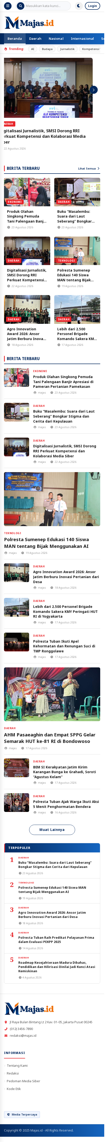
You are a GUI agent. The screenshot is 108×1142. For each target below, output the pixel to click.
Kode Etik (14, 1088)
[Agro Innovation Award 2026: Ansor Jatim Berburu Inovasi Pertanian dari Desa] (27, 309)
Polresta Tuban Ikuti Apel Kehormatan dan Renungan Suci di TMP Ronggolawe (64, 646)
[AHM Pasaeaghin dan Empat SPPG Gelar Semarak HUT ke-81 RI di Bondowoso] (52, 694)
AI (32, 49)
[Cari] (20, 6)
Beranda (15, 38)
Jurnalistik (67, 49)
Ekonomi (15, 202)
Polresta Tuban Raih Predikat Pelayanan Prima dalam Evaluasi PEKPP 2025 (56, 939)
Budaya (47, 49)
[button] (11, 90)
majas (42, 392)
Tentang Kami (17, 1065)
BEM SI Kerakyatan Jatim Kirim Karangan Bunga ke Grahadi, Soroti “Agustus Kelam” (64, 772)
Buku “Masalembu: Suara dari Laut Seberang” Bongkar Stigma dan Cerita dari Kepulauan (74, 221)
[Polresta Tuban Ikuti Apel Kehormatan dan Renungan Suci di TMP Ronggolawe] (16, 642)
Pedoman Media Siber (23, 1081)
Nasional (56, 38)
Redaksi (13, 1073)
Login (92, 6)
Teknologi (66, 260)
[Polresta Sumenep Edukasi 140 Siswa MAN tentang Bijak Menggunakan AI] (77, 251)
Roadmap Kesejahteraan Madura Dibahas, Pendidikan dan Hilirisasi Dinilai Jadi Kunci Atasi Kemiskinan (56, 966)
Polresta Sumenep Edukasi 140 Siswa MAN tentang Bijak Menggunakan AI (74, 277)
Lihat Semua (87, 168)
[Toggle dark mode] (79, 6)
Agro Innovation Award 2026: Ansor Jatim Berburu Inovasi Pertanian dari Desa (26, 336)
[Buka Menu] (8, 6)
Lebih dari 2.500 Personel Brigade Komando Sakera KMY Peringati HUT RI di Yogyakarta (76, 339)
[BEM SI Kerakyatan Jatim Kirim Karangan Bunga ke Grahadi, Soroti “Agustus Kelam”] (16, 767)
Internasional (82, 38)
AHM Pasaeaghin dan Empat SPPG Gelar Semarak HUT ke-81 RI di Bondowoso (49, 737)
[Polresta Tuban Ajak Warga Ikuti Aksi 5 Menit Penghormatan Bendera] (16, 802)
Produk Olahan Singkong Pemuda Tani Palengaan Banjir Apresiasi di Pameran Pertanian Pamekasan (27, 221)
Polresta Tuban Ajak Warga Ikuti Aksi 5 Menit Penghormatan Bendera (66, 804)
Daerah (35, 38)
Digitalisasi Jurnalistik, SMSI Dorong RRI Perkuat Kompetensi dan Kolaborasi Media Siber (50, 136)
